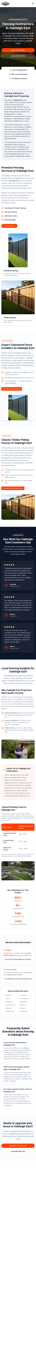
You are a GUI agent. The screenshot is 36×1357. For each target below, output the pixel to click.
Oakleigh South (10, 1011)
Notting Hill (9, 1008)
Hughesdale (9, 1001)
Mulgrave (22, 1005)
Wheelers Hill (24, 1011)
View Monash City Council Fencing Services (18, 979)
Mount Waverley (10, 1005)
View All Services (9, 226)
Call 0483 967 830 (18, 56)
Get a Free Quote (18, 50)
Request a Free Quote (18, 1146)
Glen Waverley (24, 998)
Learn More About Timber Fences (13, 488)
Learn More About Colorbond (11, 389)
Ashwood (8, 995)
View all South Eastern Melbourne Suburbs (18, 959)
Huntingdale (23, 1001)
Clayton (8, 998)
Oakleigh (22, 1008)
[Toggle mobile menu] (33, 3)
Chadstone (23, 995)
